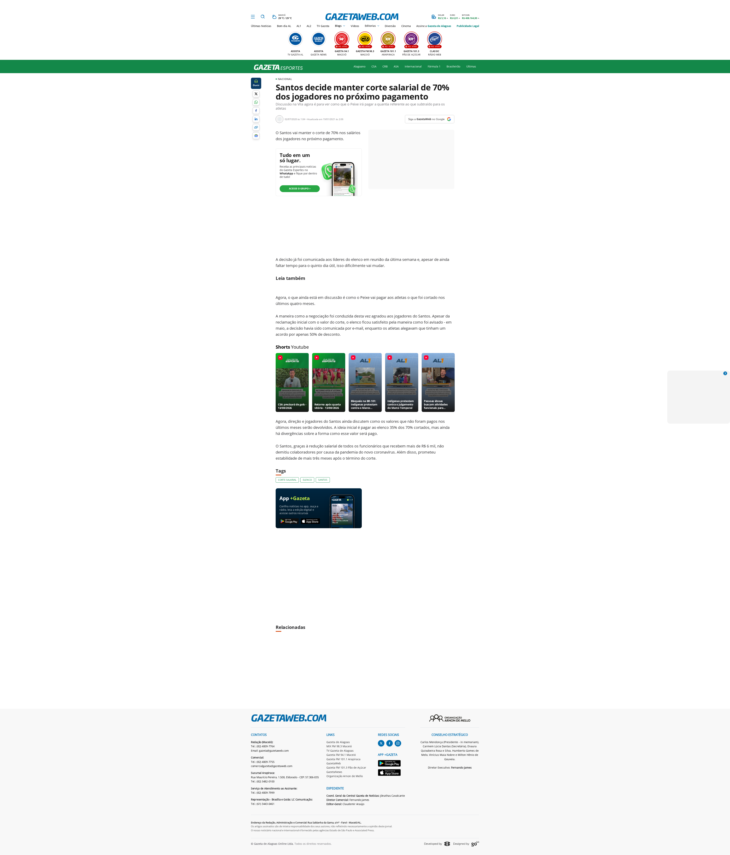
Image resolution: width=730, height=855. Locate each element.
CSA (373, 66)
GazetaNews (334, 772)
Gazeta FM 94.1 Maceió (341, 755)
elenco (307, 479)
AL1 (299, 26)
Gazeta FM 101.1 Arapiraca (343, 759)
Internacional (413, 66)
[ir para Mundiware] (437, 844)
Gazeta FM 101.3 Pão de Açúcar (346, 767)
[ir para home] (361, 16)
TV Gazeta (323, 26)
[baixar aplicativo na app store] (310, 521)
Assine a (433, 26)
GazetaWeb (333, 763)
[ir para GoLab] (466, 843)
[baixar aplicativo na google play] (289, 521)
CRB (385, 66)
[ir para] (391, 764)
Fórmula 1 (434, 66)
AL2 (309, 26)
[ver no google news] (256, 135)
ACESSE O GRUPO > (300, 188)
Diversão (390, 26)
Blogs (338, 26)
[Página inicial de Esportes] (277, 67)
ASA (396, 66)
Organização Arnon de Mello (344, 776)
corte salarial (287, 479)
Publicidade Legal (468, 26)
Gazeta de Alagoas (338, 742)
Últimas (471, 66)
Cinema (406, 26)
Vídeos (355, 26)
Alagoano (359, 66)
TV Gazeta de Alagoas (340, 750)
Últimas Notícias (261, 26)
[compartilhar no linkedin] (256, 119)
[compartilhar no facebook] (256, 110)
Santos (322, 479)
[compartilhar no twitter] (256, 93)
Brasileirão (453, 66)
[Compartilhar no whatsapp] (256, 102)
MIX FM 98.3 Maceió (339, 746)
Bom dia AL (284, 26)
